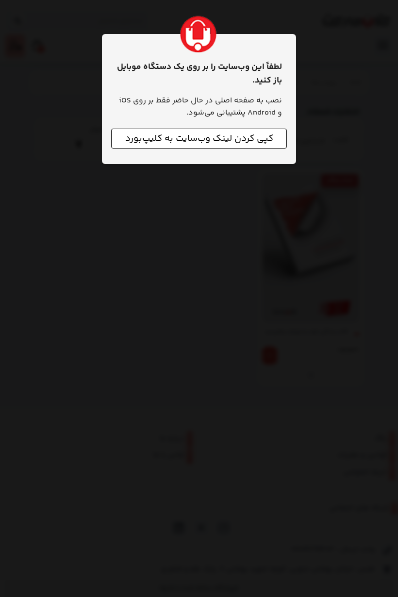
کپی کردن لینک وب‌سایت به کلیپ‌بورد (199, 139)
